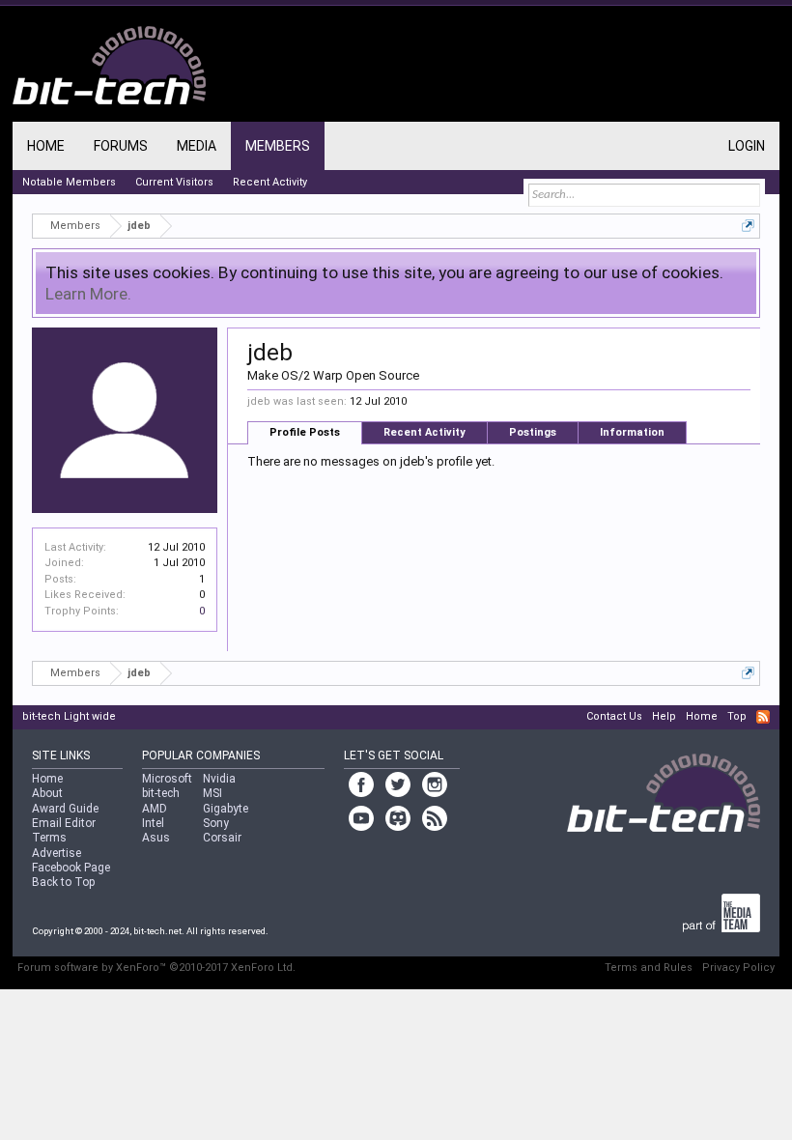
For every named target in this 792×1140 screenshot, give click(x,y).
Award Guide (65, 808)
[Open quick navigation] (748, 225)
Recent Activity (424, 432)
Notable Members (69, 182)
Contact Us (614, 716)
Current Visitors (174, 182)
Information (632, 432)
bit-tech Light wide (69, 716)
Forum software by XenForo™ (156, 967)
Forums (121, 146)
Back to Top (63, 882)
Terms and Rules (649, 967)
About (47, 793)
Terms (49, 837)
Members (277, 146)
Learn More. (88, 293)
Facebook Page (71, 867)
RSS (763, 717)
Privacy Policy (738, 967)
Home (46, 146)
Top (737, 716)
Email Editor (64, 823)
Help (664, 716)
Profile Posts (304, 432)
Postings (532, 432)
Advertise (56, 853)
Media (196, 146)
